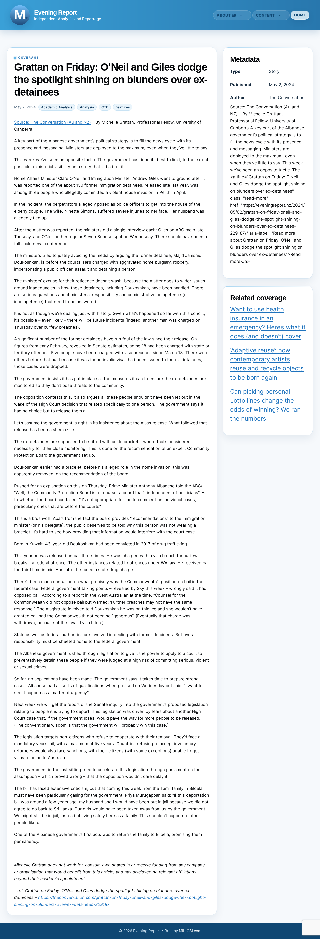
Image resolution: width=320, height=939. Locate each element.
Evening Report (55, 12)
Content (265, 15)
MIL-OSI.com (190, 930)
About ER (226, 15)
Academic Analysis (56, 107)
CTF (105, 107)
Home (300, 15)
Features (123, 107)
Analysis (87, 107)
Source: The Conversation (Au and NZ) (52, 122)
